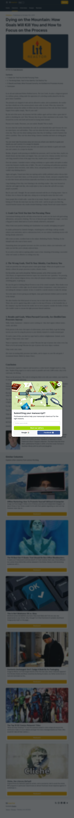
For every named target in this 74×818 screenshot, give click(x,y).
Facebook (48, 433)
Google (24, 433)
